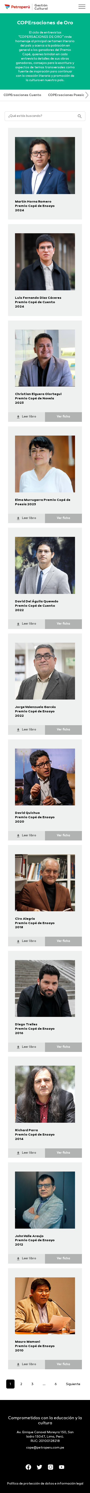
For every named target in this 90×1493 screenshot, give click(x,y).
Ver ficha (63, 417)
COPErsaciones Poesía (66, 95)
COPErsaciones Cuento (22, 95)
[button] (87, 95)
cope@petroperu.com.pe (45, 1448)
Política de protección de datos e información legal (45, 1484)
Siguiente (73, 1384)
